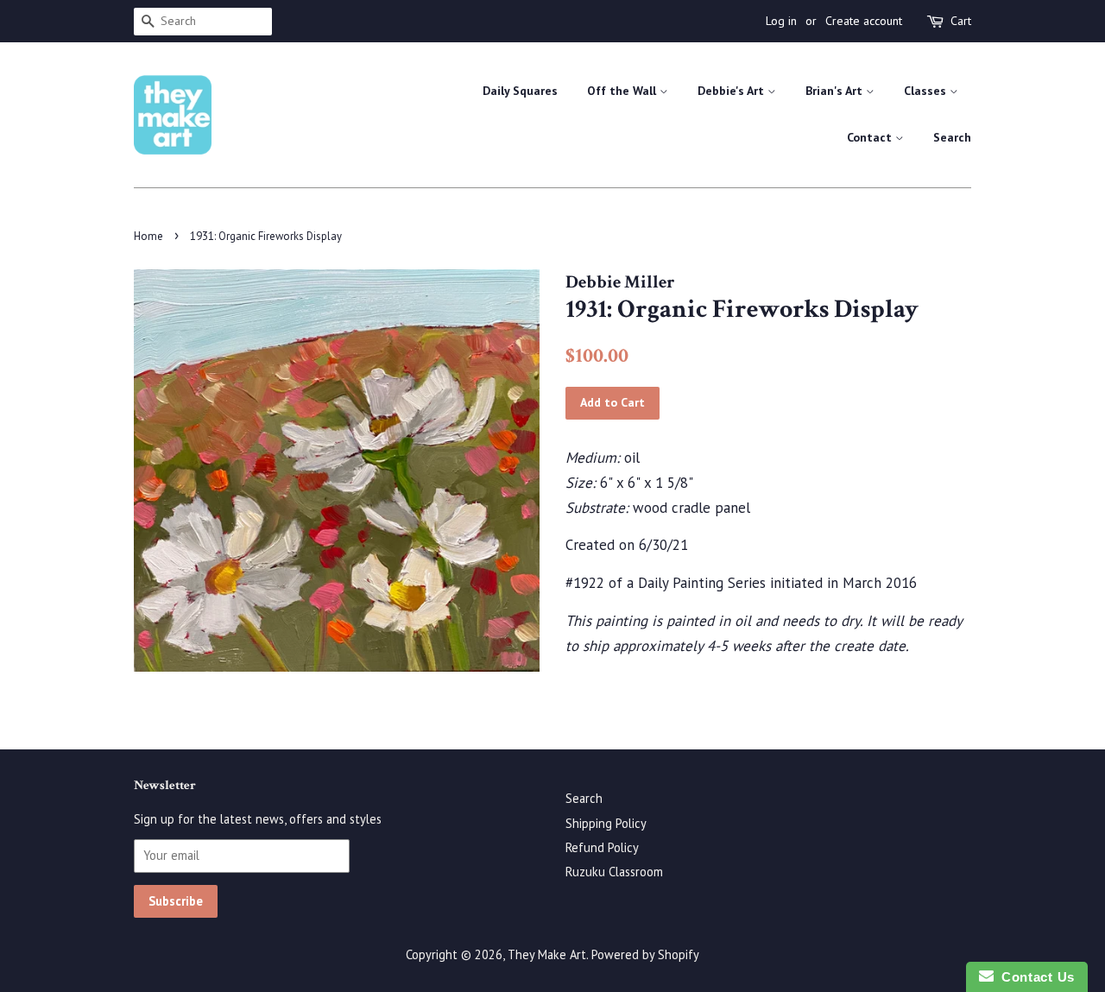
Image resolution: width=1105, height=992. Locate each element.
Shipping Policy (606, 823)
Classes (927, 90)
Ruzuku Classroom (614, 871)
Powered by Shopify (645, 954)
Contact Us (1034, 977)
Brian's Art (835, 90)
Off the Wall (623, 90)
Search (952, 137)
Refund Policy (602, 847)
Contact (871, 137)
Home (148, 236)
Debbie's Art (732, 90)
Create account (863, 20)
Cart (960, 20)
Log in (781, 20)
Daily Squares (520, 90)
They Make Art (547, 954)
